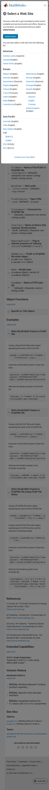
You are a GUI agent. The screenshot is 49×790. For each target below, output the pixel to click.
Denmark (7, 78)
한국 (5, 148)
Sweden (29, 89)
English (31, 100)
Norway (29, 78)
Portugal (29, 85)
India (5, 125)
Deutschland (8, 81)
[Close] (45, 5)
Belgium (6, 74)
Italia (5, 100)
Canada (6, 60)
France (6, 93)
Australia (7, 121)
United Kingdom (32, 108)
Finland (6, 89)
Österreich (30, 81)
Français (32, 104)
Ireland (6, 97)
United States (8, 63)
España (6, 85)
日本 (5, 144)
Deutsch (31, 97)
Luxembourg (8, 104)
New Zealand (8, 129)
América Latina (9, 56)
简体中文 (9, 137)
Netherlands (31, 74)
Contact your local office (24, 157)
